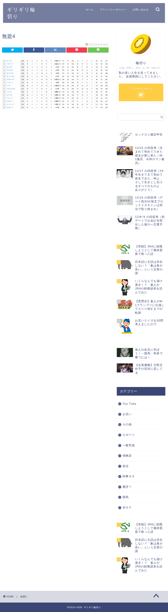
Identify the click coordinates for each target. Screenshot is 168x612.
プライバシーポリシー (113, 9)
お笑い (127, 414)
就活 (126, 466)
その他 (127, 424)
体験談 (127, 455)
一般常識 (129, 445)
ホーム (90, 9)
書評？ (127, 486)
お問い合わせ (141, 9)
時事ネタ (129, 476)
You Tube (129, 403)
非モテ (127, 507)
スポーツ (129, 434)
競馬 (126, 497)
